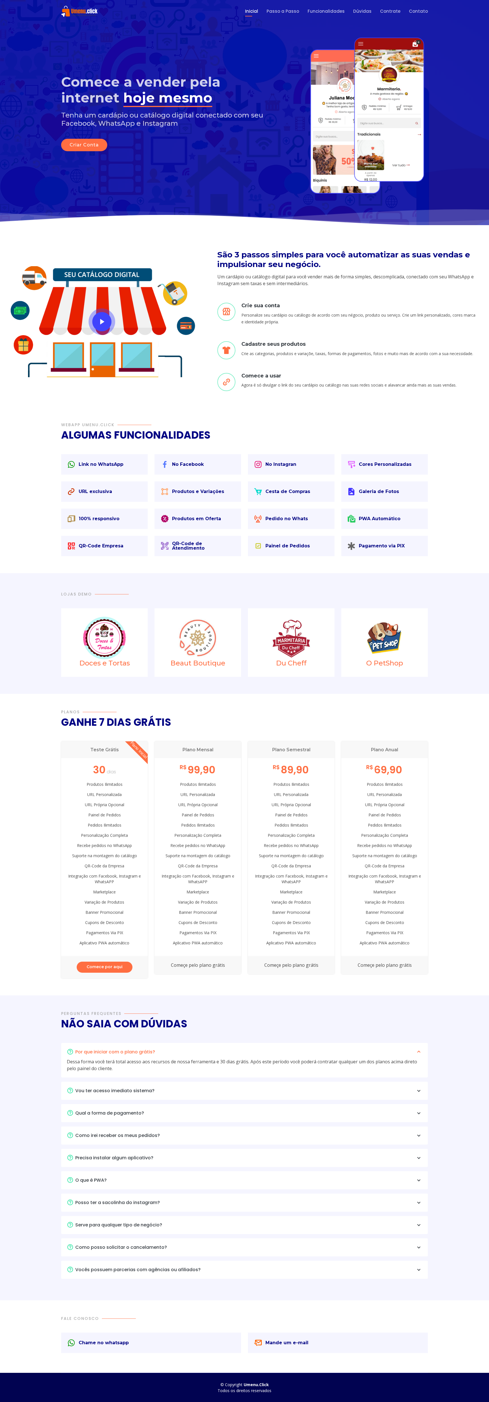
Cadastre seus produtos (273, 344)
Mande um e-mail (286, 1342)
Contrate (390, 11)
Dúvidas (362, 11)
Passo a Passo (283, 11)
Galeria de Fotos (379, 491)
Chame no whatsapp (104, 1342)
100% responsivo (99, 518)
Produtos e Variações (198, 491)
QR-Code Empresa (101, 546)
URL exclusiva (95, 491)
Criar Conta (84, 145)
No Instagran (280, 464)
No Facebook (188, 464)
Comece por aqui (105, 966)
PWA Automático (379, 518)
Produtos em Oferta (196, 518)
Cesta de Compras (287, 491)
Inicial (251, 11)
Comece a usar (261, 376)
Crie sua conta (260, 305)
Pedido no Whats (286, 518)
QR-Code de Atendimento (188, 546)
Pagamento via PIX (382, 546)
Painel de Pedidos (287, 546)
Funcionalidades (326, 11)
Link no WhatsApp (101, 464)
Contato (418, 11)
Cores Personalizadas (385, 464)
